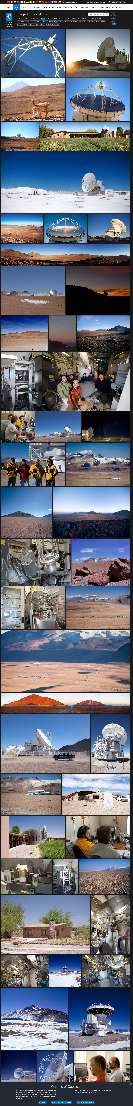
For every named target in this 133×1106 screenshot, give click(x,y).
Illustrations (35, 21)
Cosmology (56, 19)
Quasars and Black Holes (96, 21)
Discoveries (68, 7)
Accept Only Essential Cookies (61, 1102)
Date (114, 24)
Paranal (60, 21)
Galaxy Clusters (23, 21)
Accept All (42, 1102)
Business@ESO (105, 7)
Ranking (113, 21)
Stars (42, 24)
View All (20, 19)
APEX (42, 19)
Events (76, 7)
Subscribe (89, 2)
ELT (63, 19)
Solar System (22, 24)
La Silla (44, 21)
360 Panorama (29, 19)
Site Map (102, 2)
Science (114, 2)
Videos (23, 7)
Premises (82, 21)
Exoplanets (82, 19)
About (9, 7)
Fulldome (90, 19)
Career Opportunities (119, 7)
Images (16, 7)
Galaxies (99, 19)
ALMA (37, 19)
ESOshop (37, 7)
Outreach (84, 7)
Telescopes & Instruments (52, 7)
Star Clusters (33, 24)
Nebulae (52, 21)
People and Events (71, 21)
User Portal (122, 2)
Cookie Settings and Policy (86, 1102)
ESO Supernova (70, 19)
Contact (96, 2)
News (30, 7)
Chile (48, 19)
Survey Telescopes (52, 24)
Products (94, 7)
